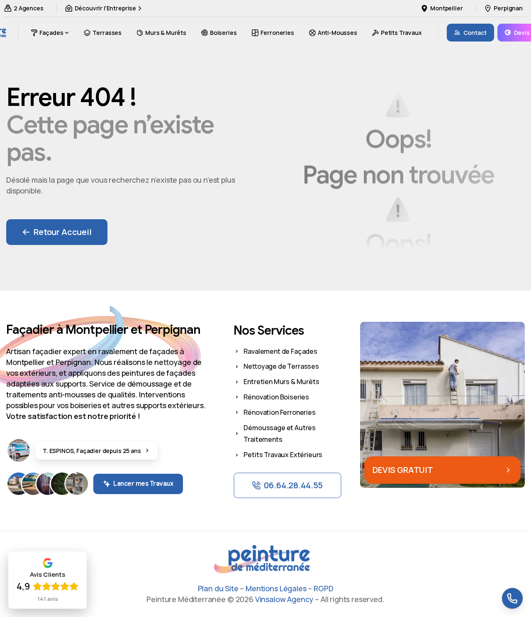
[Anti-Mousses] (62, 483)
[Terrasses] (33, 483)
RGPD (323, 588)
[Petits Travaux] (76, 483)
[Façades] (18, 483)
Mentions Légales (276, 588)
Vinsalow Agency (284, 599)
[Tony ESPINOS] (18, 450)
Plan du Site (218, 588)
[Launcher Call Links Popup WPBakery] (512, 598)
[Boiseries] (47, 483)
